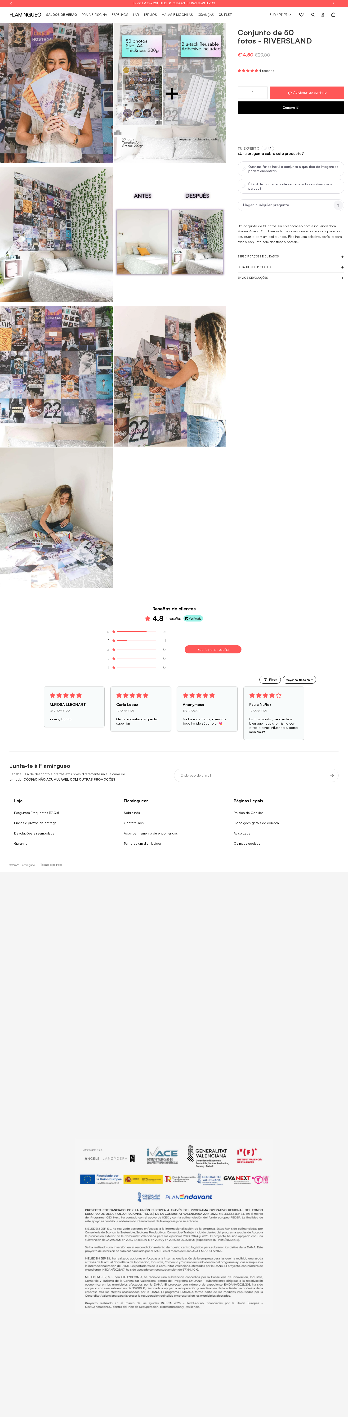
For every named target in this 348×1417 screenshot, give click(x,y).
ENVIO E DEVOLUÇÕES (253, 278)
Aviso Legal (242, 833)
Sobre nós (132, 813)
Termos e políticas (51, 864)
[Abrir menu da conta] (323, 14)
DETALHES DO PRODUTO (254, 267)
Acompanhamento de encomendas (151, 833)
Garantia (20, 843)
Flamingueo (27, 865)
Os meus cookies (247, 843)
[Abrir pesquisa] (313, 14)
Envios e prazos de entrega (35, 823)
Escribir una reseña (213, 649)
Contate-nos (134, 823)
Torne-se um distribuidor (142, 843)
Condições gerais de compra (256, 823)
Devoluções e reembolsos (34, 833)
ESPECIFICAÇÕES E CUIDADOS (258, 256)
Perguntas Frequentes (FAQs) (36, 813)
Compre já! (291, 107)
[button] (248, 71)
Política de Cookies (248, 813)
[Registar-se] (331, 775)
